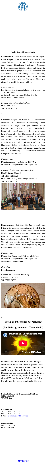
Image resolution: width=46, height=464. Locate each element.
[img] (23, 6)
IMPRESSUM (23, 461)
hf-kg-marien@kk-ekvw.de (18, 416)
